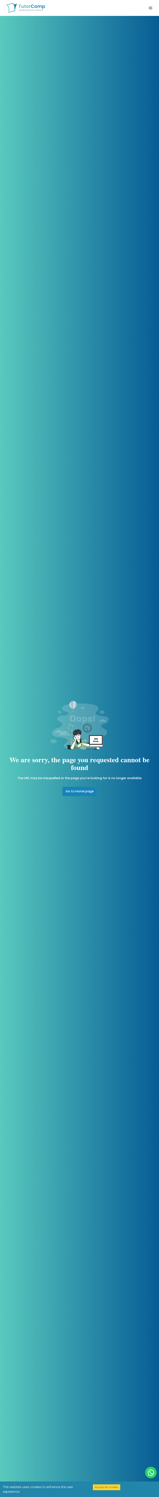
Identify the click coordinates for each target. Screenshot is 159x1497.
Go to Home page (80, 791)
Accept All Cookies (106, 1487)
